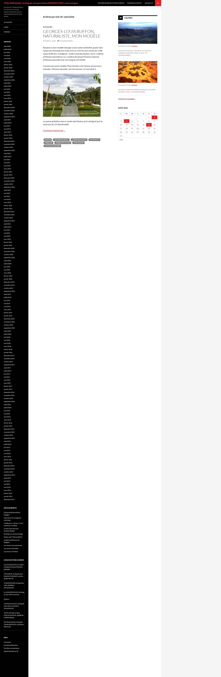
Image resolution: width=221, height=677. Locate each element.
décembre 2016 (9, 392)
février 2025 (8, 101)
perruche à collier (63, 143)
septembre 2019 (9, 291)
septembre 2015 (9, 438)
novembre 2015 (9, 432)
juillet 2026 (7, 49)
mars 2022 (7, 202)
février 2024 (8, 135)
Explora (6, 599)
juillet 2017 (7, 371)
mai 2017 (7, 377)
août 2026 (7, 46)
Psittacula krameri (52, 146)
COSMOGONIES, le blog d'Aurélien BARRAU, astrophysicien (14, 585)
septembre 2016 (9, 401)
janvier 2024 (8, 138)
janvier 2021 (8, 245)
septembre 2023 (9, 150)
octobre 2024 (8, 114)
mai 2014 (7, 484)
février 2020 (8, 276)
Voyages (7, 32)
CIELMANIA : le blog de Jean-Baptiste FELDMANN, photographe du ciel (13, 576)
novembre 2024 (9, 111)
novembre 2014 (9, 469)
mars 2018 (7, 346)
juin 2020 (7, 267)
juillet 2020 (7, 264)
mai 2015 (7, 450)
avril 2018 (7, 343)
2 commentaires (66, 41)
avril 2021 (7, 236)
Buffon (48, 139)
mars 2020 (7, 273)
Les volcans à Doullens (11, 548)
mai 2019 (7, 303)
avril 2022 (7, 199)
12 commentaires (138, 92)
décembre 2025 (9, 71)
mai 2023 (7, 163)
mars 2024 (7, 132)
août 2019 (7, 294)
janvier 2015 (8, 463)
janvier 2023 (8, 175)
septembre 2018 (9, 328)
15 (149, 125)
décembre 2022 (9, 178)
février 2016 (8, 423)
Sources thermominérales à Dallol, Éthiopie (136, 90)
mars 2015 (7, 457)
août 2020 (7, 261)
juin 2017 (7, 374)
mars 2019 (7, 310)
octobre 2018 (8, 325)
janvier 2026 (8, 68)
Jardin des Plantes (79, 139)
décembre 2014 (9, 466)
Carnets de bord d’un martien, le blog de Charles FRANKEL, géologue (14, 567)
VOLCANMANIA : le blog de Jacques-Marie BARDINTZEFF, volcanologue (41, 3)
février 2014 (8, 493)
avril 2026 (7, 58)
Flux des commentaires (11, 648)
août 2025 (7, 83)
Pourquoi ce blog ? (134, 3)
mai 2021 (7, 233)
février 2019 (8, 313)
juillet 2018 (7, 334)
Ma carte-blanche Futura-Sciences (111, 3)
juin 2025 (7, 89)
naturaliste (94, 139)
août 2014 (7, 478)
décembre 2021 (9, 212)
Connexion (7, 642)
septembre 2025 (9, 80)
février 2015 (8, 460)
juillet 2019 (7, 297)
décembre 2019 (9, 282)
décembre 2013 (9, 499)
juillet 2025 (7, 86)
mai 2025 (7, 92)
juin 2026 (7, 52)
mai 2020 (7, 270)
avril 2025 (7, 95)
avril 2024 (7, 129)
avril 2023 (7, 166)
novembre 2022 (9, 181)
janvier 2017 (8, 389)
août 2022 (7, 190)
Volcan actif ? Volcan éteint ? (13, 537)
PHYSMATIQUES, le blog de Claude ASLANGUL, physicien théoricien (14, 624)
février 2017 (8, 386)
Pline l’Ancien (79, 143)
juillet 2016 (7, 408)
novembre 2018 (9, 322)
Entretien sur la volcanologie (13, 534)
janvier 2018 (8, 352)
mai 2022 (7, 196)
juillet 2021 (7, 227)
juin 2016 (7, 411)
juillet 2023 (7, 156)
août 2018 (7, 331)
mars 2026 (7, 62)
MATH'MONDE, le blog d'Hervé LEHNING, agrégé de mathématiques (13, 615)
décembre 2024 (9, 107)
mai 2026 (7, 55)
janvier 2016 (8, 426)
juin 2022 (7, 193)
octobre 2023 (8, 147)
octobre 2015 (8, 435)
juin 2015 (7, 447)
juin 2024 (7, 126)
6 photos (134, 46)
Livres (6, 27)
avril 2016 (7, 417)
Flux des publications (11, 645)
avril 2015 (7, 453)
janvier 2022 (8, 209)
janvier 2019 (8, 316)
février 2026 (8, 65)
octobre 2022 (8, 184)
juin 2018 (7, 337)
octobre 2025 (8, 77)
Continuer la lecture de (54, 130)
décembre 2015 (9, 429)
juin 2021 (7, 230)
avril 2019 (7, 306)
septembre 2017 (9, 365)
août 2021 (7, 224)
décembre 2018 (9, 319)
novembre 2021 (9, 215)
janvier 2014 (8, 496)
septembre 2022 (9, 187)
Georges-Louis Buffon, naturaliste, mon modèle (72, 34)
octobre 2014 (8, 472)
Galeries (128, 18)
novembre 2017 (9, 359)
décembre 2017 (9, 355)
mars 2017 (7, 383)
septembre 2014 (9, 475)
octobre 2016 (8, 398)
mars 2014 (7, 490)
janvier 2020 (8, 279)
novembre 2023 (9, 144)
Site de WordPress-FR (11, 651)
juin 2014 (7, 481)
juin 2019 (7, 300)
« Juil (121, 139)
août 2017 (7, 368)
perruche (48, 143)
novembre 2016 (9, 395)
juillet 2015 (7, 444)
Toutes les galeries (127, 99)
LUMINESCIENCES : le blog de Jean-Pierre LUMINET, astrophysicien (14, 606)
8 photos (134, 85)
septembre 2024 (9, 117)
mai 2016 (7, 414)
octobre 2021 (8, 218)
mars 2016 (7, 420)
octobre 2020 (8, 254)
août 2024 (7, 120)
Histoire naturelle (61, 139)
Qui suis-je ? (149, 3)
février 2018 (8, 349)
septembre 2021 (9, 221)
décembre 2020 (9, 248)
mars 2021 (7, 239)
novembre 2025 (9, 74)
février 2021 (8, 242)
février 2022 (8, 205)
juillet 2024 (7, 123)
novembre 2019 (9, 285)
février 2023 (8, 172)
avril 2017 (7, 380)
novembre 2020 (9, 251)
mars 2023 (7, 169)
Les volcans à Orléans (11, 551)
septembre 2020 (9, 258)
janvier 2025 (8, 104)
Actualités (47, 27)
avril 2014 (7, 487)
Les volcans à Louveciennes (13, 545)
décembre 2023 (9, 141)
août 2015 (7, 441)
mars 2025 (7, 98)
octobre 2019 (8, 288)
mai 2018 (7, 340)
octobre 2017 (8, 362)
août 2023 (7, 153)
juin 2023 (7, 160)
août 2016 (7, 404)
